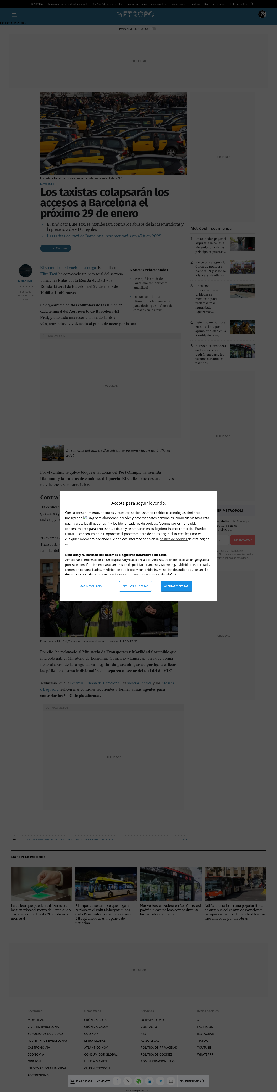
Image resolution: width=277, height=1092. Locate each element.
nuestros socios (128, 512)
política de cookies (173, 539)
